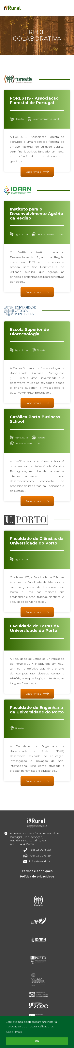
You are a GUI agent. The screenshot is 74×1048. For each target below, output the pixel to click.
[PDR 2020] (38, 1005)
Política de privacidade (37, 876)
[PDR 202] (38, 994)
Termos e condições (37, 871)
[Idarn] (38, 940)
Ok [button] (37, 1041)
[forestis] (38, 901)
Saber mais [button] (14, 1031)
